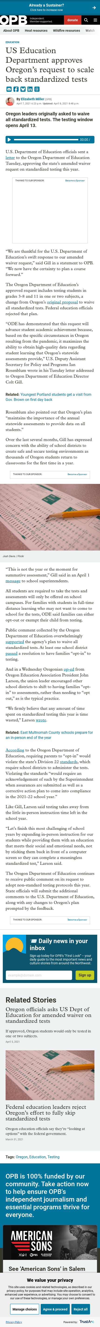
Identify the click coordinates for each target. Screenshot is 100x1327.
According (15, 750)
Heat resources (36, 30)
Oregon (22, 1157)
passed (11, 653)
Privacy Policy (14, 1322)
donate (72, 20)
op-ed (69, 669)
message (13, 581)
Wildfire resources (66, 30)
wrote (41, 720)
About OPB (11, 30)
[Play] (9, 139)
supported (15, 641)
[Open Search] (86, 20)
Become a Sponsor (75, 180)
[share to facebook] (16, 89)
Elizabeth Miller (32, 99)
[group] (50, 139)
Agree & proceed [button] (55, 1309)
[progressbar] (46, 139)
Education (12, 42)
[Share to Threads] (36, 89)
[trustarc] (86, 1322)
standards (68, 761)
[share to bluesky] (23, 89)
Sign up (85, 975)
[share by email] (9, 89)
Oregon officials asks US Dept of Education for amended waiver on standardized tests (48, 1015)
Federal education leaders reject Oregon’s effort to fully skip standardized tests (46, 1112)
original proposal (62, 302)
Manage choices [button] (25, 1309)
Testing (53, 1157)
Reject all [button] (81, 1309)
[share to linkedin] (30, 89)
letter (10, 157)
